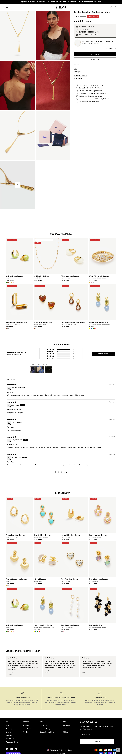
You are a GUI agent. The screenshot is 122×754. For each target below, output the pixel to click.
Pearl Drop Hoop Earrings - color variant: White (62, 631)
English (70, 750)
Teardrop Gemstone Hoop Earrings (73, 322)
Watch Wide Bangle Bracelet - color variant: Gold (89, 282)
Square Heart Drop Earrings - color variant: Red (95, 328)
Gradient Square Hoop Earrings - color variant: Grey (8, 328)
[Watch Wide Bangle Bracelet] (102, 256)
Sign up (97, 741)
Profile (25, 732)
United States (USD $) (57, 750)
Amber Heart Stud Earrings (43, 322)
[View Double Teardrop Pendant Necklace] (17, 185)
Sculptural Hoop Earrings (14, 276)
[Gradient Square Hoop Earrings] (19, 302)
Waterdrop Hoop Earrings (70, 276)
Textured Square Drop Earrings (16, 579)
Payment (9, 735)
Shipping (9, 729)
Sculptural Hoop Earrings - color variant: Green (6, 282)
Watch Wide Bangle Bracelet (99, 276)
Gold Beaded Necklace (41, 276)
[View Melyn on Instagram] (7, 749)
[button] (111, 7)
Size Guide (26, 725)
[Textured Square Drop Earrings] (19, 559)
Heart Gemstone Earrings (98, 535)
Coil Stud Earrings (40, 579)
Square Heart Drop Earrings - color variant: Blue (91, 328)
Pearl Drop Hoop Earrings (70, 625)
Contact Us (10, 739)
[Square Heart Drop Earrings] (102, 302)
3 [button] (61, 472)
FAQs (8, 725)
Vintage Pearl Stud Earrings (15, 535)
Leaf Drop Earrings (95, 625)
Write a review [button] (103, 354)
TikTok (65, 732)
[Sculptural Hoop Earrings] (19, 256)
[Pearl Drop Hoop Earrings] (74, 605)
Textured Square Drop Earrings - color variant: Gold (6, 585)
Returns (8, 732)
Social (64, 721)
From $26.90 (92, 326)
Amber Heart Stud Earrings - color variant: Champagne (35, 328)
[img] (11, 385)
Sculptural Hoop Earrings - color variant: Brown (8, 282)
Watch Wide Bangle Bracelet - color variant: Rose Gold (91, 282)
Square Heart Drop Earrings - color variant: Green (93, 328)
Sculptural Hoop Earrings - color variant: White (9, 282)
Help (7, 721)
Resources (26, 721)
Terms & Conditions (47, 732)
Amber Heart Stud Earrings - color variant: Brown (34, 328)
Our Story (43, 725)
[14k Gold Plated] (77, 43)
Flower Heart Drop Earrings (98, 579)
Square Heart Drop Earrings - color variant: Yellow (89, 328)
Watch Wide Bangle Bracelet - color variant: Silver (93, 282)
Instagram (66, 729)
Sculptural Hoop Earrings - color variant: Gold (11, 282)
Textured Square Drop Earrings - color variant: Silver (8, 585)
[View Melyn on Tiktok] (11, 749)
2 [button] (58, 472)
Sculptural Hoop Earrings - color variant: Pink (13, 282)
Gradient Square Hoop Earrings (16, 322)
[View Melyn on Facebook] (15, 749)
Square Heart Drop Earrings (98, 322)
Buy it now (95, 59)
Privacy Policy (45, 729)
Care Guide (27, 729)
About (41, 721)
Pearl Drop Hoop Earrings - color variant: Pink (63, 631)
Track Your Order (12, 742)
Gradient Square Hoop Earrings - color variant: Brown (6, 328)
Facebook (66, 725)
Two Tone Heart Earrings (69, 579)
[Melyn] (61, 7)
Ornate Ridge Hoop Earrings (70, 535)
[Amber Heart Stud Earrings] (47, 302)
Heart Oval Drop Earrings (42, 535)
